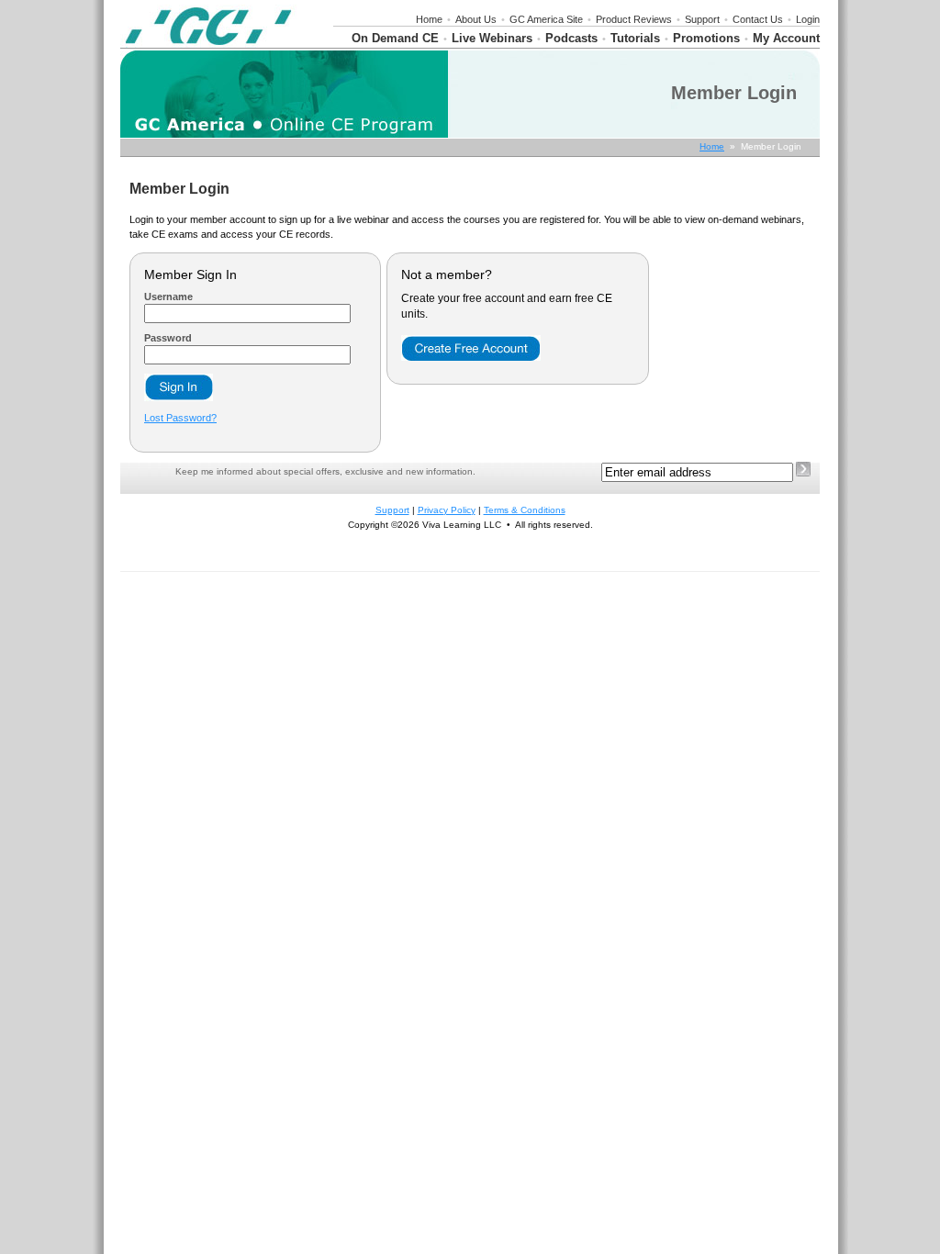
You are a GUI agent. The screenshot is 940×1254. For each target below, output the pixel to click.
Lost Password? (180, 417)
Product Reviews (634, 19)
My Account (786, 38)
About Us (476, 19)
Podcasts (571, 38)
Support (702, 19)
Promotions (706, 38)
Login (808, 19)
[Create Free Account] (471, 357)
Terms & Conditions (524, 510)
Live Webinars (492, 38)
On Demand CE (395, 38)
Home (429, 19)
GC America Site (546, 19)
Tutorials (635, 38)
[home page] (208, 44)
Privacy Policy (447, 510)
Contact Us (758, 19)
